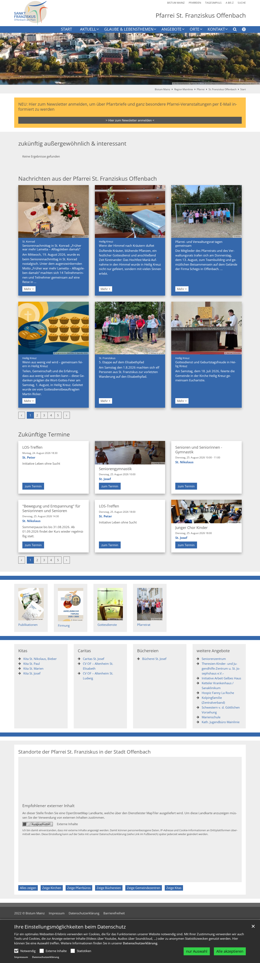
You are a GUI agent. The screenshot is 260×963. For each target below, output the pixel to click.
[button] (232, 30)
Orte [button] (194, 29)
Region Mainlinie (183, 89)
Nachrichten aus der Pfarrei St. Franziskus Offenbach (87, 178)
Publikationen (28, 625)
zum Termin (33, 486)
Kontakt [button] (216, 29)
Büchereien (147, 650)
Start (66, 29)
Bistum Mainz (162, 89)
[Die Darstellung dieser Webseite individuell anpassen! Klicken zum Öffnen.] (241, 30)
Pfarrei (201, 89)
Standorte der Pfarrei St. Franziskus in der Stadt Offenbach (84, 752)
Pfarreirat (143, 625)
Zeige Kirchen (51, 888)
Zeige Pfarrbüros (79, 888)
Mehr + (29, 289)
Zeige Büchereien (109, 888)
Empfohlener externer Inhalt (48, 805)
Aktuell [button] (88, 29)
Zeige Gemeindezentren (143, 888)
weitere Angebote (213, 650)
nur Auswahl (196, 951)
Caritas (84, 650)
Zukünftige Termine (44, 434)
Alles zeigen (28, 888)
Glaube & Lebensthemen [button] (128, 29)
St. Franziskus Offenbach (222, 89)
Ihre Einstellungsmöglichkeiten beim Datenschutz (70, 927)
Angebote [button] (171, 29)
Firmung (64, 625)
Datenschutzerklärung (140, 943)
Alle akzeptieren (229, 951)
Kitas (22, 650)
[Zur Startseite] (31, 13)
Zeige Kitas (173, 888)
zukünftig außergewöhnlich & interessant (72, 143)
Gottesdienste (107, 625)
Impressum (21, 957)
